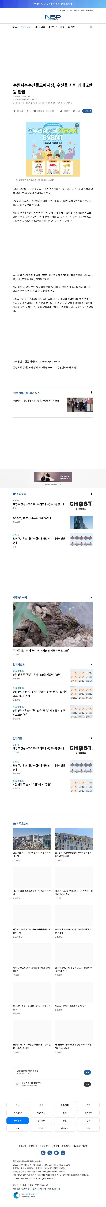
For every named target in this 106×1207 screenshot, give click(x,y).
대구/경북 (65, 1105)
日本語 (76, 10)
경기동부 (88, 1112)
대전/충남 (41, 1112)
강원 (65, 1120)
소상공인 (52, 26)
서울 (17, 1105)
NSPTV (71, 26)
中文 (82, 10)
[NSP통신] (53, 17)
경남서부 (64, 1128)
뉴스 (15, 26)
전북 (17, 1128)
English (69, 10)
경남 (41, 1128)
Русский (89, 10)
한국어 (62, 10)
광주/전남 (18, 1112)
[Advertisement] (53, 57)
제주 (88, 1128)
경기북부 (41, 1120)
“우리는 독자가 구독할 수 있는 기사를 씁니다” (53, 3)
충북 (88, 1120)
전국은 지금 (25, 26)
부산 (41, 1105)
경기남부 (17, 1120)
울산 (65, 1112)
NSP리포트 (40, 26)
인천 (88, 1105)
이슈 (62, 26)
